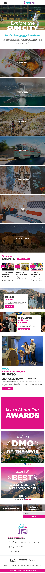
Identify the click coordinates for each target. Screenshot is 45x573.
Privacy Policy (7, 565)
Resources (20, 552)
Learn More (24, 329)
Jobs (9, 552)
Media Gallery (15, 552)
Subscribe (34, 516)
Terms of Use (38, 565)
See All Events (23, 259)
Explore (9, 306)
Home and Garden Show (22, 273)
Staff (11, 552)
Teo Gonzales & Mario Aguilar (8, 274)
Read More (7, 388)
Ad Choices (32, 565)
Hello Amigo (29, 570)
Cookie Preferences (15, 565)
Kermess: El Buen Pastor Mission (36, 274)
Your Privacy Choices (24, 565)
